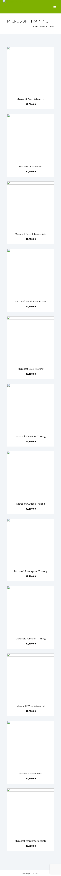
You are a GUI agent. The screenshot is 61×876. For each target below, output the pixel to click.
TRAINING (44, 26)
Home (35, 26)
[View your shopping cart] (49, 6)
